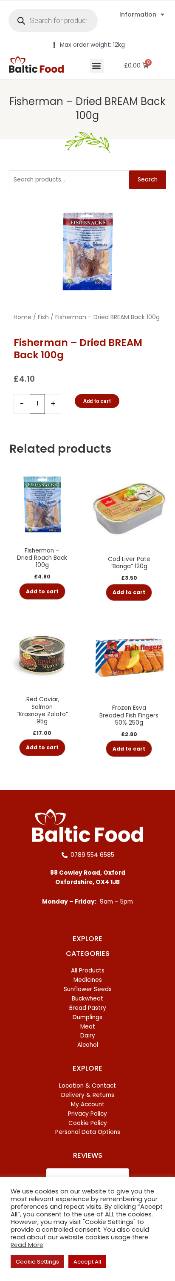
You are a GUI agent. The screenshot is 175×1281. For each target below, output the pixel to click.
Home (22, 317)
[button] (97, 66)
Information (137, 14)
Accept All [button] (87, 1262)
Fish (43, 317)
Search (148, 180)
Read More (27, 1245)
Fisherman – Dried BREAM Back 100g (87, 108)
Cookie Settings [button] (37, 1262)
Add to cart (97, 401)
